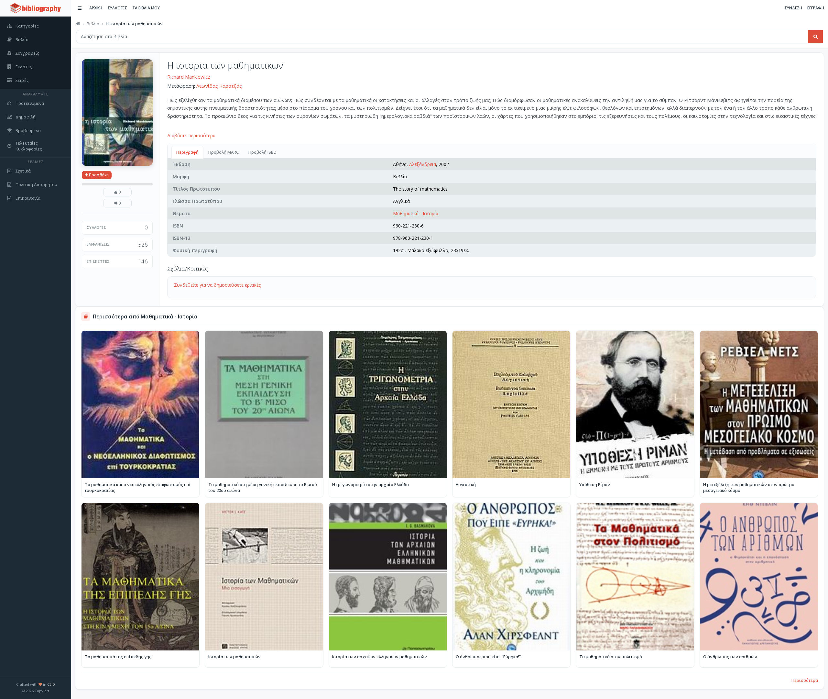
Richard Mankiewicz (188, 76)
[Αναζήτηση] (815, 36)
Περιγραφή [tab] (187, 152)
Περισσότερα (804, 680)
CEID (51, 684)
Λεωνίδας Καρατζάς (219, 86)
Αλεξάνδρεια (422, 164)
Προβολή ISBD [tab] (262, 152)
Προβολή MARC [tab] (223, 152)
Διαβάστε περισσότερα (191, 135)
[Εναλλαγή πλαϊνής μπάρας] (79, 8)
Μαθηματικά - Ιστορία (415, 213)
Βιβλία (93, 24)
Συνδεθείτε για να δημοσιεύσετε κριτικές (217, 285)
